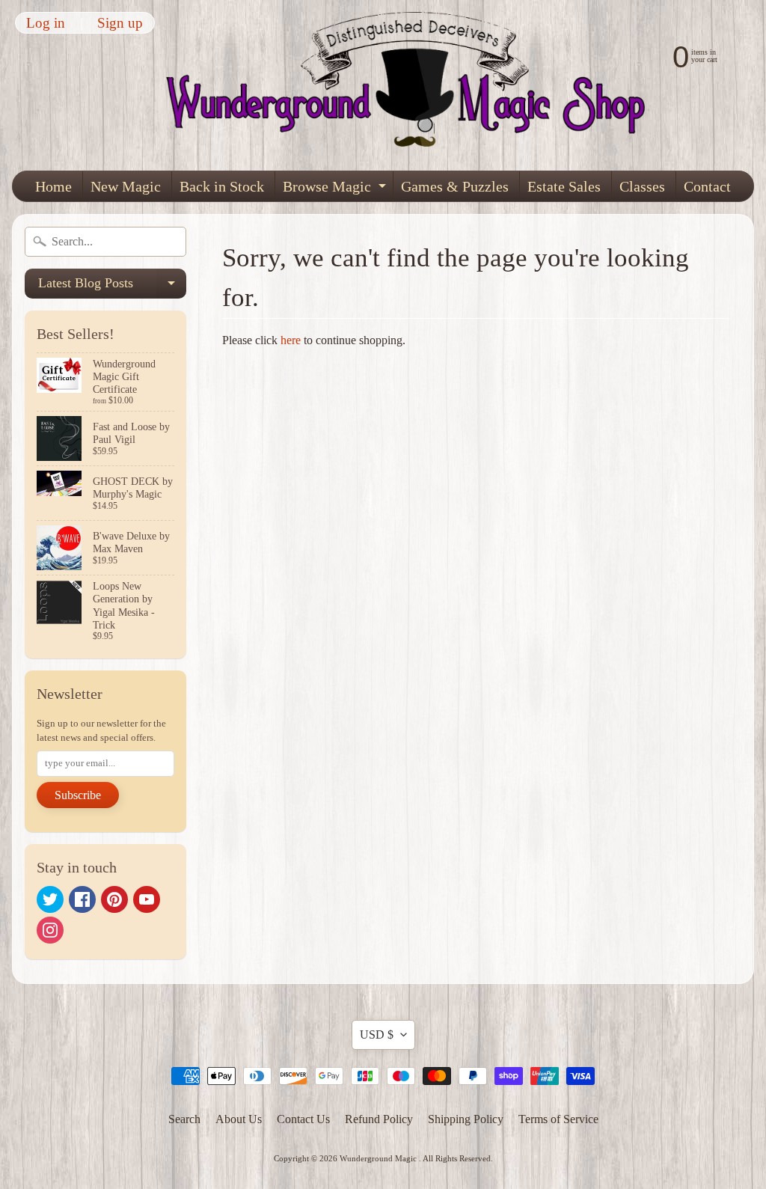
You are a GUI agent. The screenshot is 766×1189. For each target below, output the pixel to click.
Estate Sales (564, 186)
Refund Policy (379, 1119)
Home (53, 186)
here (291, 340)
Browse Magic (336, 189)
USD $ (376, 1034)
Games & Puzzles (455, 186)
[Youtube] (146, 899)
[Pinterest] (114, 899)
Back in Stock (222, 186)
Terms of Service (558, 1119)
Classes (642, 186)
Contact (707, 186)
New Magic (126, 186)
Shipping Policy (465, 1119)
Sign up (120, 23)
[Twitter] (50, 899)
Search (184, 1119)
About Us (238, 1119)
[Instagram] (50, 930)
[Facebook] (82, 899)
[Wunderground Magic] (415, 85)
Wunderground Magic (379, 1158)
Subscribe (78, 795)
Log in (45, 23)
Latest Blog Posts (112, 287)
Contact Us (303, 1119)
